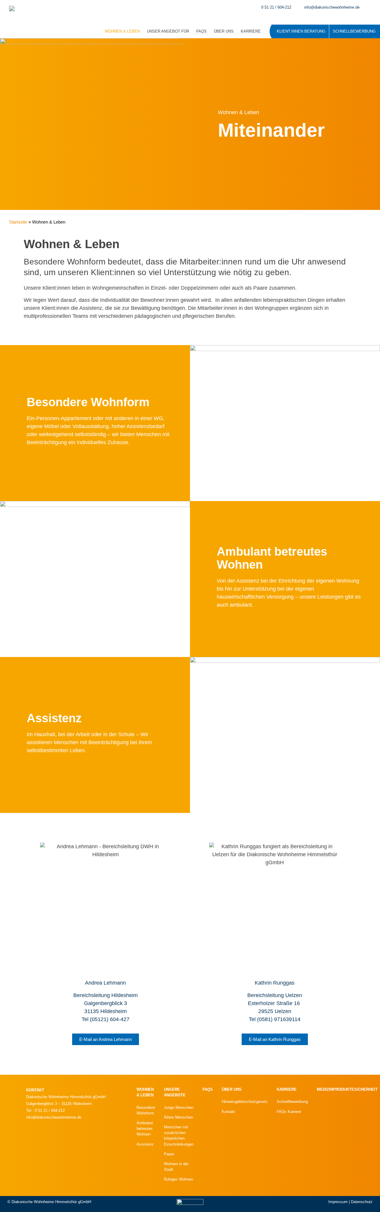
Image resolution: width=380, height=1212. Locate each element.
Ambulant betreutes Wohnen (145, 1128)
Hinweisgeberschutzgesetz (245, 1101)
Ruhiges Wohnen (178, 1179)
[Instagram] (33, 1138)
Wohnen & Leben (122, 31)
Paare (169, 1154)
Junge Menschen (178, 1107)
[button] (372, 7)
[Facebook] (69, 1138)
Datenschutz (362, 1202)
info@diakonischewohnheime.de (332, 7)
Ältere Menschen (178, 1117)
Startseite (18, 221)
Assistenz (54, 718)
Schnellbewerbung (354, 31)
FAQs (201, 31)
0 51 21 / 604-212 (276, 7)
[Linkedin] (51, 1138)
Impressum (338, 1202)
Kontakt (228, 1111)
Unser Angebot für (168, 31)
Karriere (251, 31)
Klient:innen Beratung (301, 31)
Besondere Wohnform (88, 402)
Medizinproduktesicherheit (347, 1089)
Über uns (224, 31)
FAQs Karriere (289, 1111)
